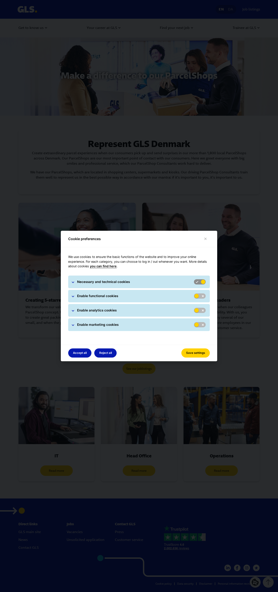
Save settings (195, 353)
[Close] (205, 239)
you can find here (103, 266)
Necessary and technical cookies (103, 282)
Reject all (105, 353)
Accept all (80, 353)
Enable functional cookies (97, 296)
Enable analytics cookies (97, 310)
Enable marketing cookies (98, 325)
